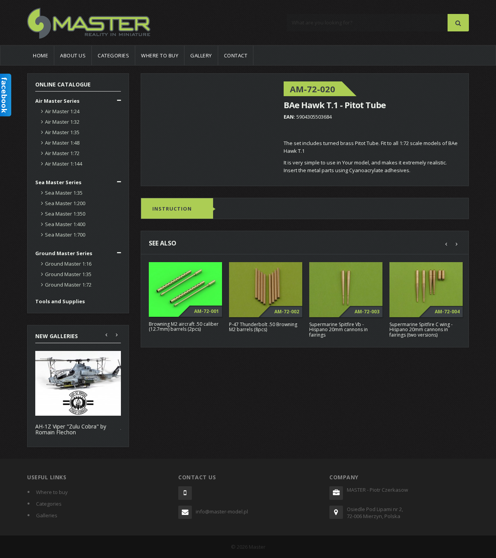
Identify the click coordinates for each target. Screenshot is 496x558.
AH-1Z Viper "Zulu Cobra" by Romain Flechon (70, 429)
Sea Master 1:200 (65, 203)
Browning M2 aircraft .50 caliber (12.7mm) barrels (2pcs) (184, 326)
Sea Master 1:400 (65, 224)
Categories (113, 55)
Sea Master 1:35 (64, 192)
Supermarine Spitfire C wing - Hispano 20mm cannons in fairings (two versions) (421, 329)
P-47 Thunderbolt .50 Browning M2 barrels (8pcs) (263, 327)
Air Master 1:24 (62, 111)
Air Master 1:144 (63, 163)
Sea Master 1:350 (65, 213)
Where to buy (159, 55)
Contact (236, 55)
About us (73, 55)
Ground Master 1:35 (68, 274)
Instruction (172, 208)
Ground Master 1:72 (68, 284)
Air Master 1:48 (62, 142)
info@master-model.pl (222, 511)
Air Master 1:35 (62, 132)
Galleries (46, 515)
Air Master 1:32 (62, 121)
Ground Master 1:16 (68, 263)
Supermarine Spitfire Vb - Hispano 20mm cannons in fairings (338, 329)
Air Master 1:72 (62, 153)
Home (40, 55)
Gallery (201, 55)
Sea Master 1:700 (65, 234)
